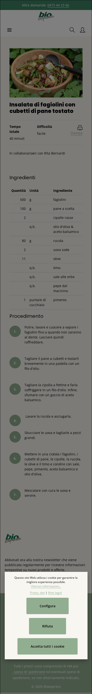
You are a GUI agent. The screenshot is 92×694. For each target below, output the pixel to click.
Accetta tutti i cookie (47, 646)
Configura (47, 606)
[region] (46, 73)
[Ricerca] (72, 30)
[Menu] (9, 30)
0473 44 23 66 (58, 5)
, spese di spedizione (28, 672)
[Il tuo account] (82, 30)
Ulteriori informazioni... (46, 586)
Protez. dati (37, 593)
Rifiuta (47, 626)
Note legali (55, 593)
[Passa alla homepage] (46, 17)
